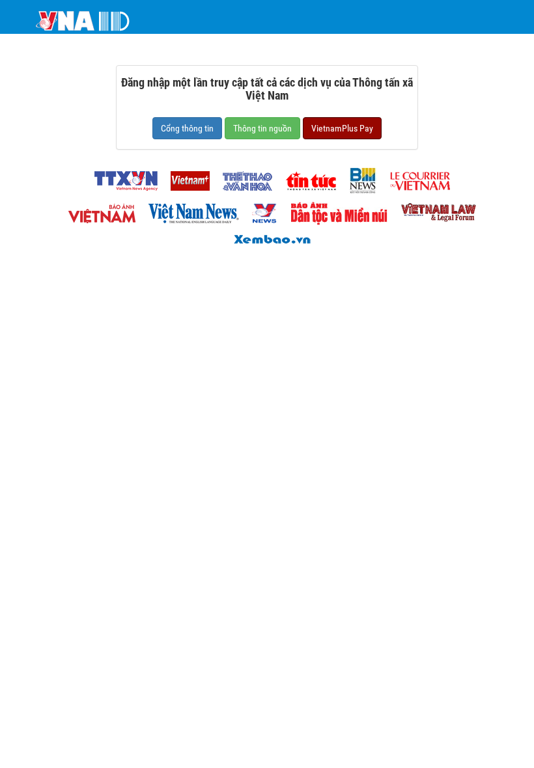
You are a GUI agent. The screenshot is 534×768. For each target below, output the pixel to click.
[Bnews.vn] (358, 177)
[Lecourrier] (415, 177)
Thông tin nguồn (262, 128)
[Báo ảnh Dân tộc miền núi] (334, 210)
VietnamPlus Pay (342, 128)
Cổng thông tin (187, 128)
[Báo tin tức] (306, 177)
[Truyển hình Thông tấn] (260, 210)
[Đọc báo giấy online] (267, 238)
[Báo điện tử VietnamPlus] (185, 177)
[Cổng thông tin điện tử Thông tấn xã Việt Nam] (121, 177)
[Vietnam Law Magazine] (433, 210)
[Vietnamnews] (188, 210)
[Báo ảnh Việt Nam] (96, 210)
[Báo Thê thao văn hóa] (242, 177)
